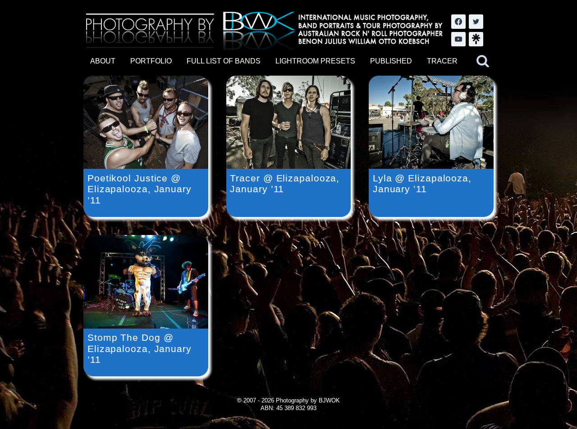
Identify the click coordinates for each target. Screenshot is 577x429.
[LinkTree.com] (476, 39)
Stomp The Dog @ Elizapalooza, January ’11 (139, 348)
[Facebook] (458, 21)
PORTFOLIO (151, 61)
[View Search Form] (483, 61)
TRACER (442, 61)
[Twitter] (476, 21)
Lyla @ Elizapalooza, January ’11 (422, 183)
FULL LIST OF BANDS (224, 61)
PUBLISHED (391, 61)
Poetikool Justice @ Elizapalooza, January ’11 (139, 189)
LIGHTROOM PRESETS (315, 61)
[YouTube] (458, 39)
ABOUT (102, 61)
